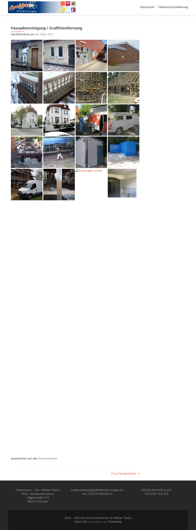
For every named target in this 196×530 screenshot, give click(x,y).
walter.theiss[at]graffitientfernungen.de (97, 490)
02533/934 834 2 (153, 490)
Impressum (147, 7)
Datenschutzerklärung (173, 7)
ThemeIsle (115, 521)
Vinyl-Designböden (125, 473)
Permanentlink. (48, 458)
